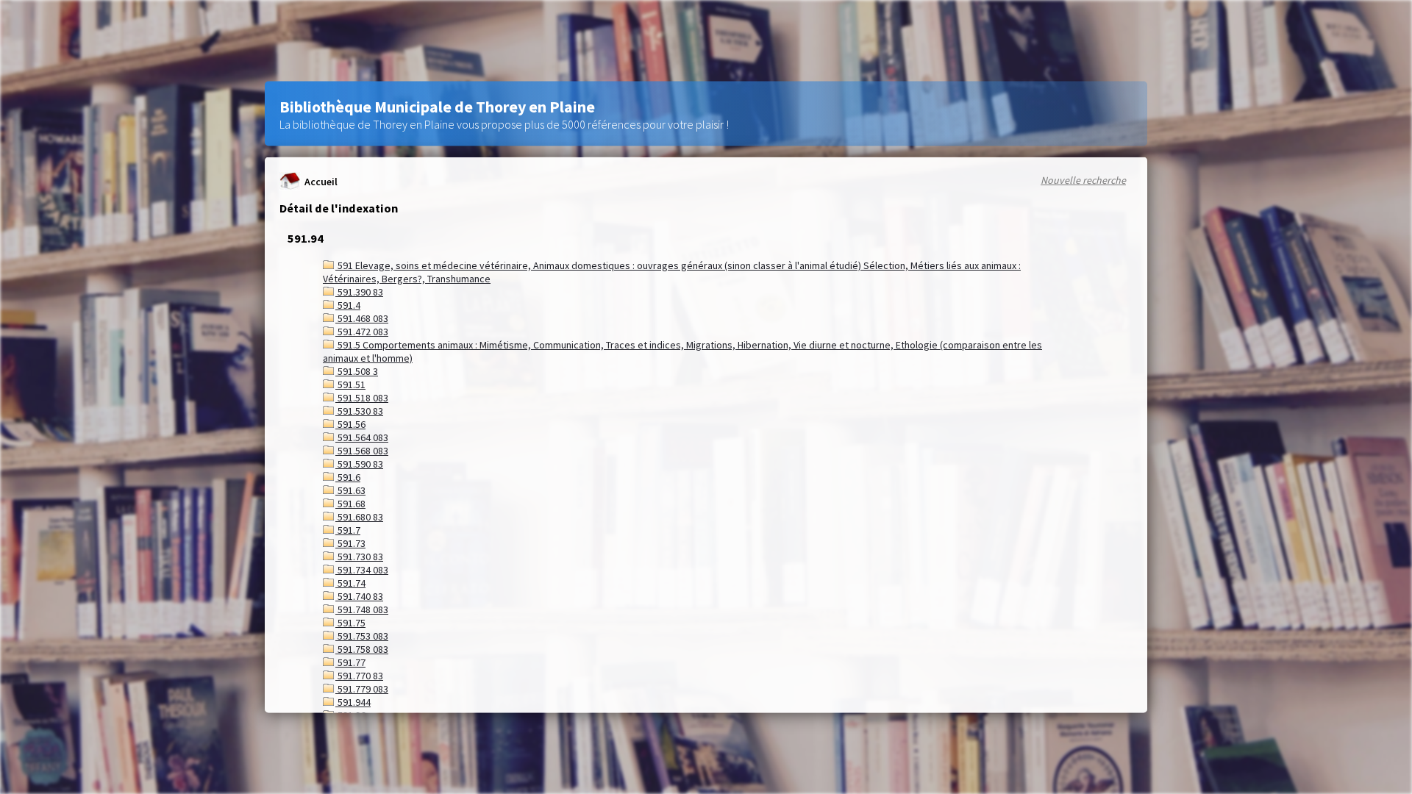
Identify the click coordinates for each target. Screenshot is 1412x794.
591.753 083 (361, 636)
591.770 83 (359, 675)
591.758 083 (361, 649)
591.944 (353, 702)
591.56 (350, 424)
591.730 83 (359, 556)
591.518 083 (361, 397)
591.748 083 (361, 609)
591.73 (350, 543)
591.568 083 (361, 450)
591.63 (350, 490)
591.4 (347, 305)
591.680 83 (359, 516)
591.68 (350, 503)
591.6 (347, 477)
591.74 (350, 583)
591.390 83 (359, 291)
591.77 (350, 662)
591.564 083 (361, 437)
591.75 (350, 622)
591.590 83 (359, 464)
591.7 (347, 530)
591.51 (350, 384)
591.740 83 (359, 596)
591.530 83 (359, 411)
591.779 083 (361, 688)
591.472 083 (361, 331)
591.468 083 (361, 318)
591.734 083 (361, 569)
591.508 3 (356, 371)
